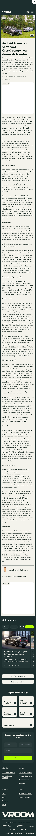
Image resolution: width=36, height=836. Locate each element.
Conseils (5, 801)
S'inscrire (18, 758)
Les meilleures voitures (7, 776)
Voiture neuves (24, 780)
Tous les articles (19, 676)
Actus (4, 797)
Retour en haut (16, 682)
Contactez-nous (24, 797)
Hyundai (14, 665)
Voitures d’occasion (25, 776)
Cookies (31, 826)
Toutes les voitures (8, 772)
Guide (22, 627)
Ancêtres (22, 783)
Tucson (20, 665)
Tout (3, 793)
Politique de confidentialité (6, 826)
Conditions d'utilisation (20, 826)
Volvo (6, 627)
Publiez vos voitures (25, 793)
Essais (14, 627)
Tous (28, 627)
